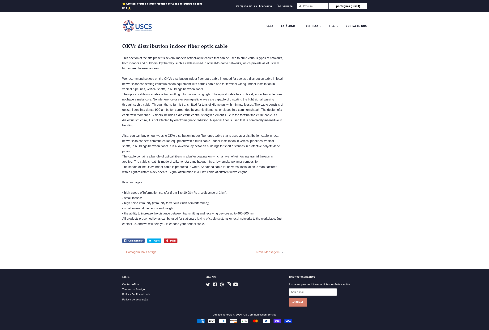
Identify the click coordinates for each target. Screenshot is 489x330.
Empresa (312, 26)
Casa (269, 26)
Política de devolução (135, 299)
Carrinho (288, 6)
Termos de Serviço (133, 289)
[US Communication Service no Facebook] (215, 285)
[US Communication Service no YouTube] (235, 285)
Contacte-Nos (356, 26)
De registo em (244, 6)
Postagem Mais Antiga (141, 252)
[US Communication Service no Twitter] (208, 285)
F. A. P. (333, 26)
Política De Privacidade (136, 294)
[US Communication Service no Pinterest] (222, 285)
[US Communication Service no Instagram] (229, 285)
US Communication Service (259, 314)
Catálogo (288, 26)
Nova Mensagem (267, 252)
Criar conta (265, 6)
